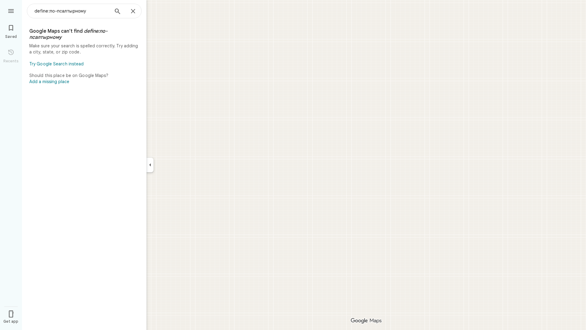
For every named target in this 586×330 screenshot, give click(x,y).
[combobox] (71, 11)
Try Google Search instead (56, 64)
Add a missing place (49, 81)
